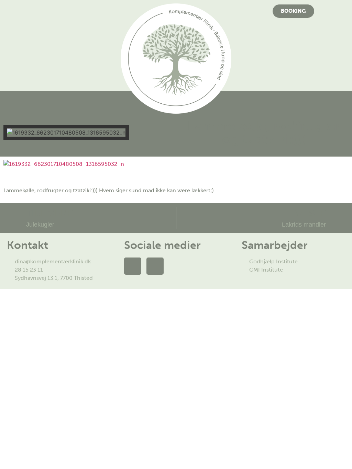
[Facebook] (132, 266)
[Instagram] (155, 266)
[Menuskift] (58, 9)
